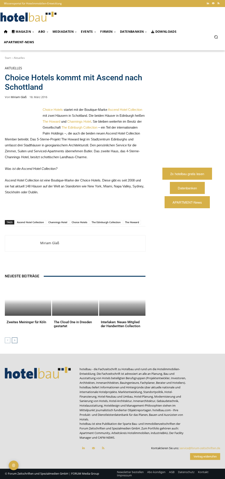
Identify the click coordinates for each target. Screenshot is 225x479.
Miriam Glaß (19, 97)
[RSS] (218, 3)
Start (8, 58)
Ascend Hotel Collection (125, 109)
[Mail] (213, 3)
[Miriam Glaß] (22, 243)
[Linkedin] (207, 3)
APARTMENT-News (187, 202)
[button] (216, 37)
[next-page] (14, 340)
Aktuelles (19, 58)
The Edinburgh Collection (79, 127)
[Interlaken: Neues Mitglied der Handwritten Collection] (122, 299)
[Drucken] (86, 208)
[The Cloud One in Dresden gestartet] (75, 299)
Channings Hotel (79, 121)
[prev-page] (7, 340)
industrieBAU (159, 433)
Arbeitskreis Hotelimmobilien (130, 433)
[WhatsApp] (46, 208)
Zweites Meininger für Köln (26, 322)
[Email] (76, 208)
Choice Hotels (53, 109)
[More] (97, 208)
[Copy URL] (66, 208)
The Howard (51, 121)
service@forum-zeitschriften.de (200, 448)
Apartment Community (95, 433)
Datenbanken (187, 188)
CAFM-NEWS (106, 438)
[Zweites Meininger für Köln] (28, 299)
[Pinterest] (36, 208)
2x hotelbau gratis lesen (187, 173)
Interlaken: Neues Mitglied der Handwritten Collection (120, 324)
